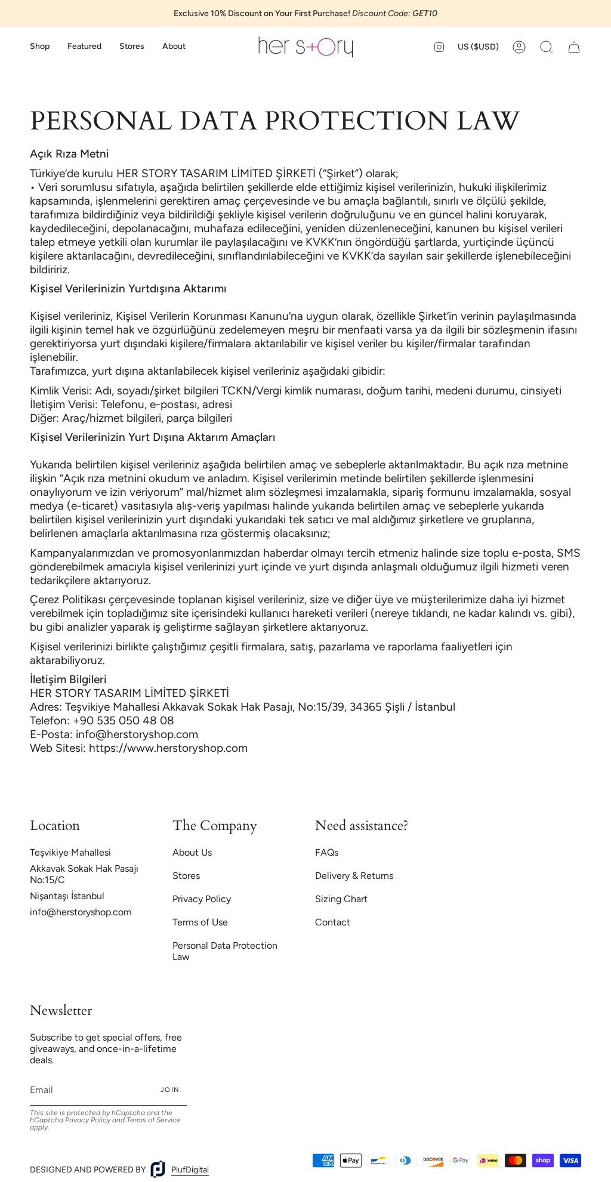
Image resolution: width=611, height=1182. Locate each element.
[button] (39, 47)
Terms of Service (153, 1120)
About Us (192, 852)
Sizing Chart (341, 899)
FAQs (326, 852)
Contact (332, 922)
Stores (186, 875)
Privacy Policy (201, 899)
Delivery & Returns (354, 875)
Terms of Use (200, 922)
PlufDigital (190, 1170)
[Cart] (574, 47)
